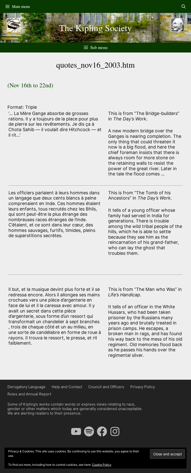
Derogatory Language (26, 386)
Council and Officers (106, 386)
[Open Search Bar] (183, 6)
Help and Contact (67, 386)
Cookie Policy (101, 465)
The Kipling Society (95, 28)
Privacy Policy (142, 386)
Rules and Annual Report (29, 394)
